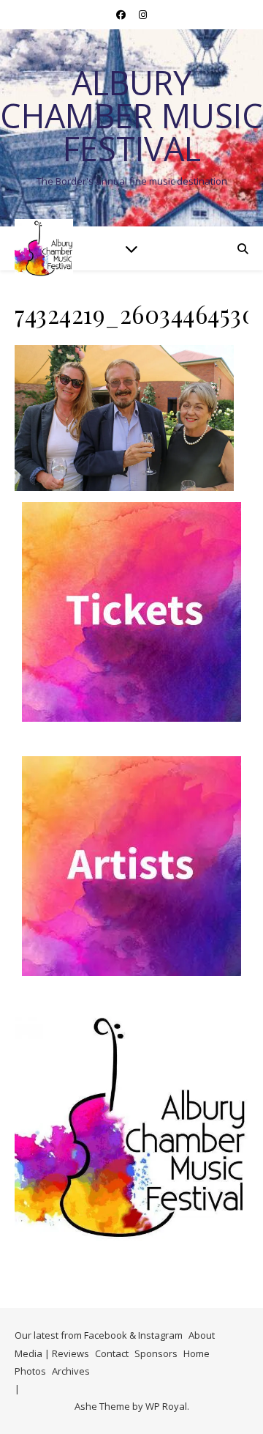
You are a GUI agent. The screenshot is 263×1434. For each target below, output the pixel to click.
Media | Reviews (52, 1353)
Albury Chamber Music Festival (131, 115)
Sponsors (156, 1353)
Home (196, 1353)
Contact (112, 1353)
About (201, 1335)
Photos (30, 1371)
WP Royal (166, 1406)
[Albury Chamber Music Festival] (44, 248)
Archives (71, 1371)
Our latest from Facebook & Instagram (99, 1335)
